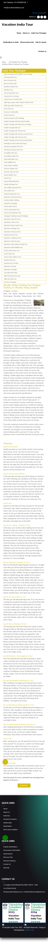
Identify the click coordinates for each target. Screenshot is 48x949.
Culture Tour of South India (13, 99)
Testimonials (7, 823)
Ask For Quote (40, 42)
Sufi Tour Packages (10, 282)
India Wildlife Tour (10, 162)
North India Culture (10, 206)
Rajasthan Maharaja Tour (12, 232)
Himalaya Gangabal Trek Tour (13, 147)
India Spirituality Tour (11, 159)
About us (26, 33)
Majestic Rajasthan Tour (12, 194)
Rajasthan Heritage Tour (12, 228)
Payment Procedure (10, 819)
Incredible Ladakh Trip (11, 156)
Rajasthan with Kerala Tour (13, 197)
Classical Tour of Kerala (11, 96)
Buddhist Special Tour (11, 87)
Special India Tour (10, 260)
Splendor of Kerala (10, 266)
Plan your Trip (8, 857)
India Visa (6, 816)
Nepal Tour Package (10, 203)
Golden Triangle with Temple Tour (15, 131)
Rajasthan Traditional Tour (12, 238)
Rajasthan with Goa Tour (12, 241)
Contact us (42, 51)
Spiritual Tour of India (11, 263)
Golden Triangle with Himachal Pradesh (17, 121)
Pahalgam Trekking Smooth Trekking (16, 216)
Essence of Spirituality (11, 112)
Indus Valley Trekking (11, 165)
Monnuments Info (27, 42)
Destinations (7, 826)
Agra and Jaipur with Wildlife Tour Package (18, 74)
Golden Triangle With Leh (12, 128)
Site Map (6, 868)
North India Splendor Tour (12, 213)
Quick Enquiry (8, 854)
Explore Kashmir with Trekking (14, 118)
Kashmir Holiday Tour (11, 169)
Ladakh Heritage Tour (11, 184)
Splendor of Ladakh (10, 270)
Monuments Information (11, 850)
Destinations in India (11, 42)
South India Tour (9, 254)
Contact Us (7, 864)
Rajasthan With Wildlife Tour (13, 247)
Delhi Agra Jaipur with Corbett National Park (18, 102)
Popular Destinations (10, 847)
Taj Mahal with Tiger (10, 273)
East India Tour (9, 109)
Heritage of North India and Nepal (15, 143)
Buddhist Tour (8, 90)
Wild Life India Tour (10, 279)
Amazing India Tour (10, 77)
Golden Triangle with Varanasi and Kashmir (18, 140)
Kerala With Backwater (11, 181)
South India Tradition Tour (12, 257)
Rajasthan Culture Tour (11, 222)
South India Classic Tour (12, 251)
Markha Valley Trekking (11, 200)
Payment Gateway (9, 861)
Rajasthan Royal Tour (11, 235)
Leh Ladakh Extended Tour (12, 188)
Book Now (24, 785)
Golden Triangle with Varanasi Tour (15, 137)
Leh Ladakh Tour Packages (18, 62)
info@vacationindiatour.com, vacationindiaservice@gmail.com (24, 892)
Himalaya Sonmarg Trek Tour (13, 150)
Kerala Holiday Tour (10, 175)
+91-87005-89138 (9, 888)
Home (19, 33)
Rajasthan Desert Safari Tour (13, 225)
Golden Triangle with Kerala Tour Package (17, 124)
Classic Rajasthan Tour (11, 93)
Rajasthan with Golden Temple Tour (16, 244)
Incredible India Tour (11, 153)
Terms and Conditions (10, 830)
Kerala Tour (7, 178)
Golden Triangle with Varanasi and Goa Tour (18, 134)
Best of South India (10, 84)
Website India (29, 930)
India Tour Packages (38, 33)
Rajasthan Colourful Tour (12, 219)
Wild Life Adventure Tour (12, 276)
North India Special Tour (12, 210)
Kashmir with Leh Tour (11, 172)
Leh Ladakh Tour (9, 191)
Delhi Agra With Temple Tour (13, 106)
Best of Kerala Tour (10, 80)
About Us (6, 812)
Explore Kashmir (9, 115)
